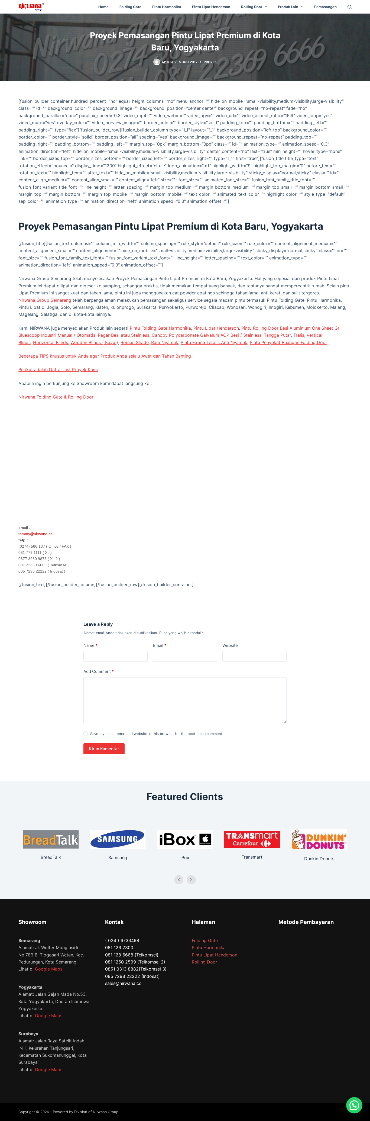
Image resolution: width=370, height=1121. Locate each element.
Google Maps (48, 969)
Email (159, 645)
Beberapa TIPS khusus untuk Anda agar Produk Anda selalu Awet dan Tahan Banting (104, 356)
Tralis (298, 335)
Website (230, 645)
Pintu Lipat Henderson (211, 7)
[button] (354, 1105)
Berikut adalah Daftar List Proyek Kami (58, 369)
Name (90, 645)
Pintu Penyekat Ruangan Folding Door (288, 342)
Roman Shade (135, 342)
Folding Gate (130, 7)
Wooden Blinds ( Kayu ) (94, 342)
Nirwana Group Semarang (44, 300)
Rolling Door (251, 7)
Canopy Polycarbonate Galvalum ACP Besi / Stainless (206, 335)
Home (103, 7)
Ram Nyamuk (164, 342)
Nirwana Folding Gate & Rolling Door (55, 397)
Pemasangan (325, 7)
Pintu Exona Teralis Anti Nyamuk (214, 342)
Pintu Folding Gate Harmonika (160, 328)
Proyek (210, 62)
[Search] (350, 7)
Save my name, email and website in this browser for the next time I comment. (156, 733)
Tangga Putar (277, 335)
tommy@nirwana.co (35, 534)
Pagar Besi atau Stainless (123, 335)
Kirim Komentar (104, 748)
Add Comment (98, 671)
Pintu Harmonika (166, 7)
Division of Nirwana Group (96, 1112)
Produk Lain (288, 7)
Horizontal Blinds (50, 342)
